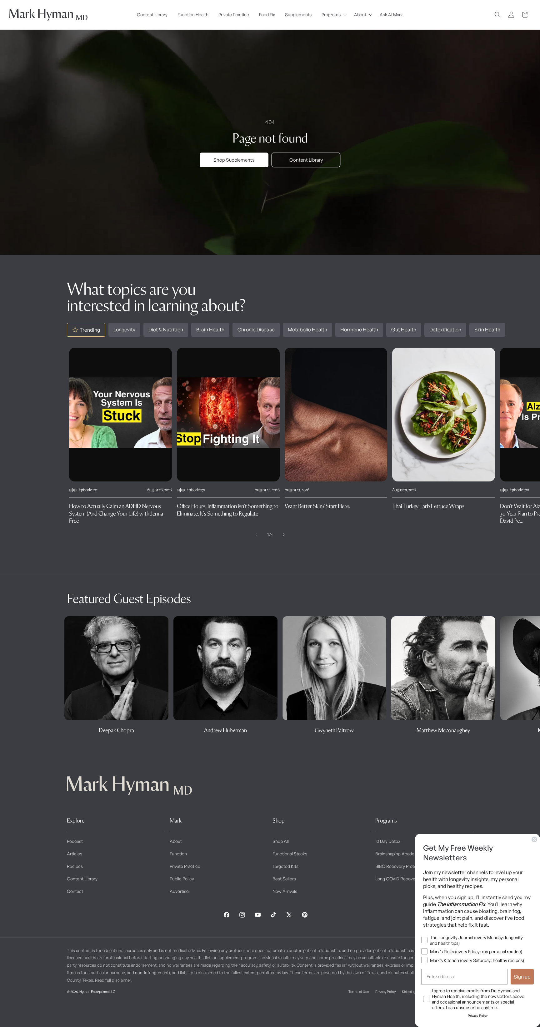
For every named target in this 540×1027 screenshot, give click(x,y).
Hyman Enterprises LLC (97, 991)
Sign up (522, 977)
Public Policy (182, 878)
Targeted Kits (285, 866)
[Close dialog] (534, 839)
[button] (333, 14)
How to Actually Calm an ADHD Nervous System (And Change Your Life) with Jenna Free (116, 513)
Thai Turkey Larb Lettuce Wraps (428, 506)
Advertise (179, 891)
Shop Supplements (234, 160)
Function (178, 853)
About (176, 841)
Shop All (280, 841)
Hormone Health (359, 329)
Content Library (306, 160)
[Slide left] (256, 534)
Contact (75, 891)
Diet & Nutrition (165, 329)
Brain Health (210, 329)
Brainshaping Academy (398, 853)
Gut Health (403, 329)
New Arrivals (284, 891)
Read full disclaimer (113, 980)
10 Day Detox (387, 841)
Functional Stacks (289, 853)
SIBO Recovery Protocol (398, 866)
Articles (74, 853)
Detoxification (445, 329)
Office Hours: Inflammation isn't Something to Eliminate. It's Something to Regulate (227, 509)
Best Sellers (284, 878)
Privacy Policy (385, 991)
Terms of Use (358, 991)
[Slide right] (284, 534)
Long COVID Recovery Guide (403, 878)
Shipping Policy (413, 991)
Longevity (124, 329)
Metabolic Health (307, 329)
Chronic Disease (256, 329)
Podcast (75, 841)
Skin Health (487, 329)
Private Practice (185, 866)
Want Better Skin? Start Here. (317, 506)
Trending (90, 330)
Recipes (75, 866)
